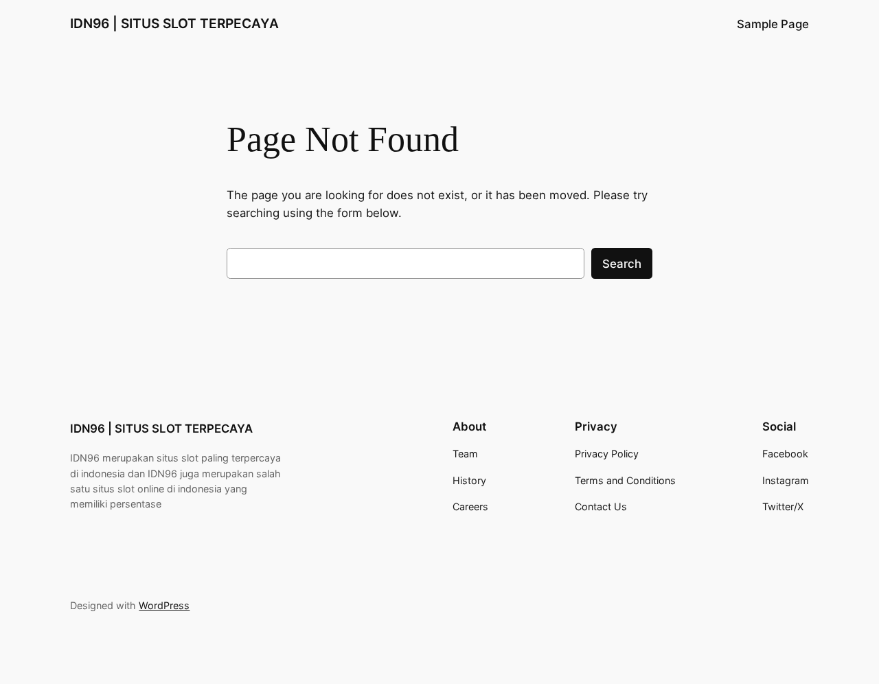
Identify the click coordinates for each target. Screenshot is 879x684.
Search (621, 264)
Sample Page (773, 24)
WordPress (164, 605)
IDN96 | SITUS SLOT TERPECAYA (174, 23)
